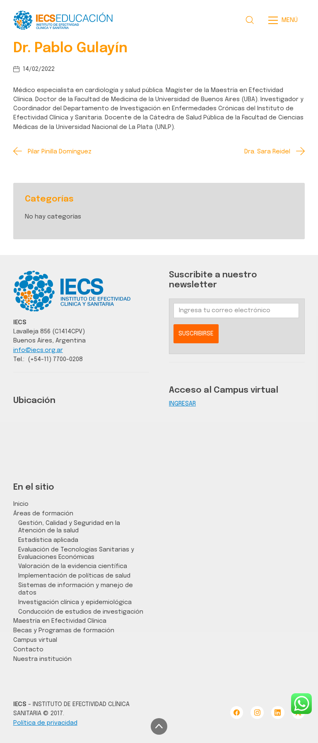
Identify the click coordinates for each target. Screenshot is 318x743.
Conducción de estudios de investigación (80, 612)
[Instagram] (257, 712)
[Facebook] (236, 712)
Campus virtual (35, 640)
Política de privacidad (45, 723)
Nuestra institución (42, 659)
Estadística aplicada (48, 540)
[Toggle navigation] (285, 20)
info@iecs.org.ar (38, 350)
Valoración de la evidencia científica (72, 566)
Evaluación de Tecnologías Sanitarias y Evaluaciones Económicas (76, 553)
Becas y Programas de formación (63, 630)
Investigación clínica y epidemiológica (75, 602)
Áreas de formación (43, 513)
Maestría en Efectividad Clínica (59, 621)
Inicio (21, 504)
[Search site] (250, 20)
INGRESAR (182, 404)
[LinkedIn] (277, 712)
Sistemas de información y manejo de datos (75, 589)
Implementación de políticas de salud (74, 576)
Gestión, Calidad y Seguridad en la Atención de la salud (69, 527)
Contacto (28, 649)
